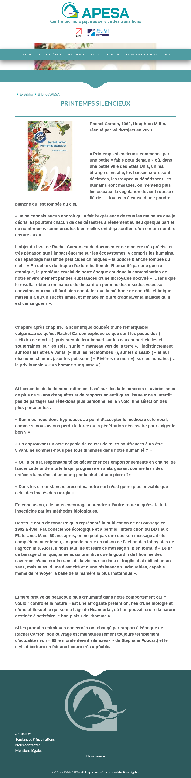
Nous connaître (48, 54)
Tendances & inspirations (141, 54)
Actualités (112, 54)
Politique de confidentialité (99, 772)
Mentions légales (28, 750)
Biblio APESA (49, 94)
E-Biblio (26, 94)
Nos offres (74, 54)
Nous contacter (27, 745)
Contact (168, 54)
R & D (93, 54)
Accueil (27, 54)
